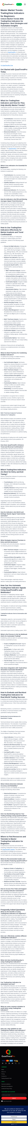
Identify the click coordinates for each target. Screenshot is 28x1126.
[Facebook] (9, 1063)
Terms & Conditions (5, 1084)
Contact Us (3, 1076)
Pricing (3, 1074)
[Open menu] (25, 4)
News (2, 1069)
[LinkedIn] (6, 1063)
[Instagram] (19, 1063)
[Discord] (2, 1063)
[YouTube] (12, 1063)
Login (19, 4)
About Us (3, 1071)
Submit (14, 1098)
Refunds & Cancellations (7, 1086)
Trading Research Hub (6, 1078)
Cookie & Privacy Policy (6, 1088)
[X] (15, 1063)
